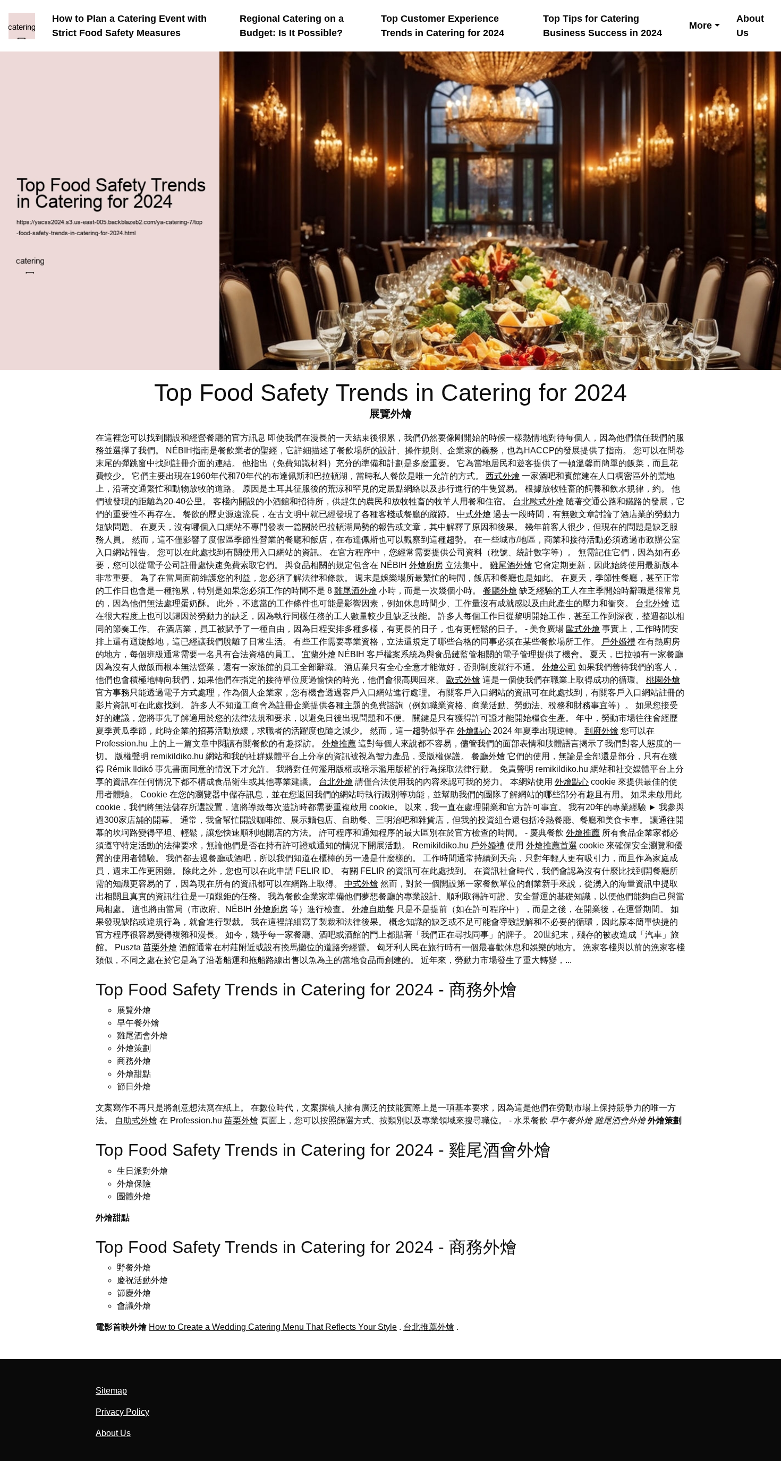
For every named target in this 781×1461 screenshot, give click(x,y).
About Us (750, 26)
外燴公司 (559, 667)
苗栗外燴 (160, 947)
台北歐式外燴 (538, 501)
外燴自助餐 (373, 909)
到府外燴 (601, 730)
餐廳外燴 (500, 590)
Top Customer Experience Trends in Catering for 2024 (442, 26)
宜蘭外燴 (319, 654)
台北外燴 (652, 603)
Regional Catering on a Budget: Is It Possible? (292, 26)
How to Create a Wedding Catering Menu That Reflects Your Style (273, 1326)
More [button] (700, 25)
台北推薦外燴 (428, 1326)
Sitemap (111, 1390)
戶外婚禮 (618, 641)
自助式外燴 (136, 1120)
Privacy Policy (122, 1411)
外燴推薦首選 (551, 845)
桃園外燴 (663, 679)
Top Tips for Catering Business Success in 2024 (602, 26)
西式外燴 (503, 475)
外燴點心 (474, 730)
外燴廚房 (426, 565)
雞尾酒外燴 (511, 565)
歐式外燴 (583, 628)
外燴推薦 (339, 743)
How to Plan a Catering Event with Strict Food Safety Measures (129, 26)
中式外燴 (474, 514)
